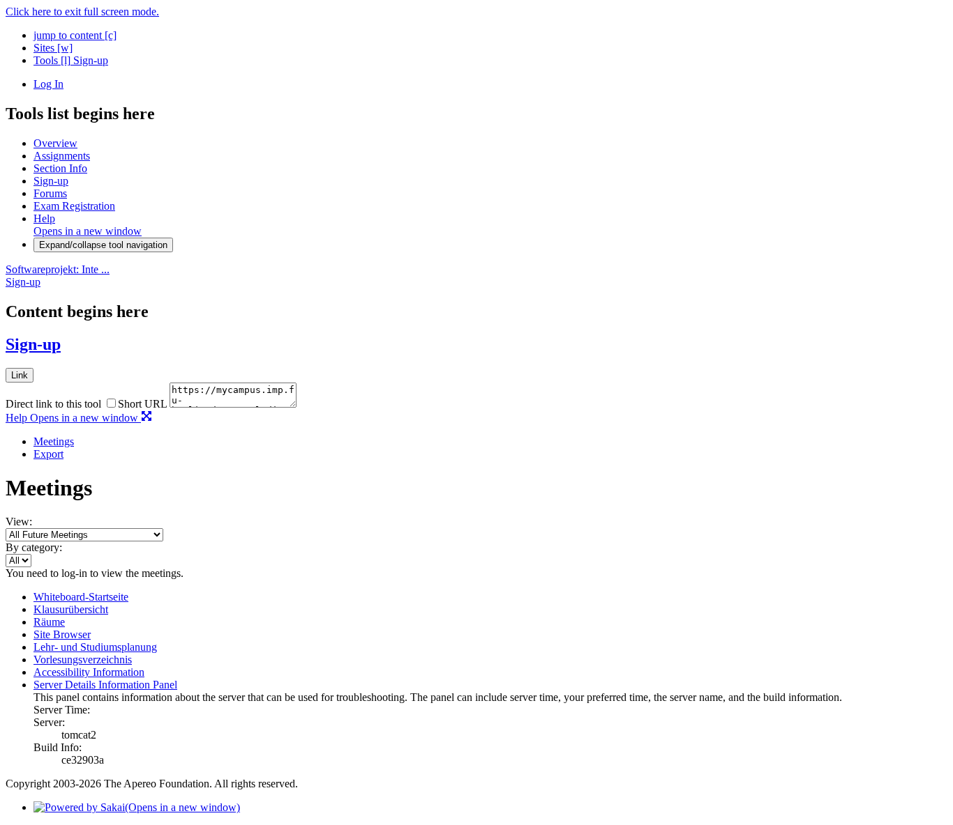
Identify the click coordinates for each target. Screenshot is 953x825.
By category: (34, 547)
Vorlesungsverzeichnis (82, 659)
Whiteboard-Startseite (80, 597)
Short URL (142, 404)
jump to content (75, 35)
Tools (51, 60)
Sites (53, 48)
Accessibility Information (88, 672)
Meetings (53, 441)
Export (48, 454)
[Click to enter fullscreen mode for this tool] (146, 418)
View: (19, 521)
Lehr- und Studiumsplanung (95, 647)
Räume (49, 622)
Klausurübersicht (70, 609)
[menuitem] (490, 441)
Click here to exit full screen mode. (82, 11)
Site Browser (62, 634)
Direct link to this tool (53, 404)
